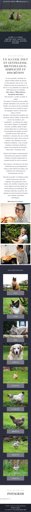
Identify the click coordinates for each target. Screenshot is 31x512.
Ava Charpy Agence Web (19, 509)
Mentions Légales (15, 508)
